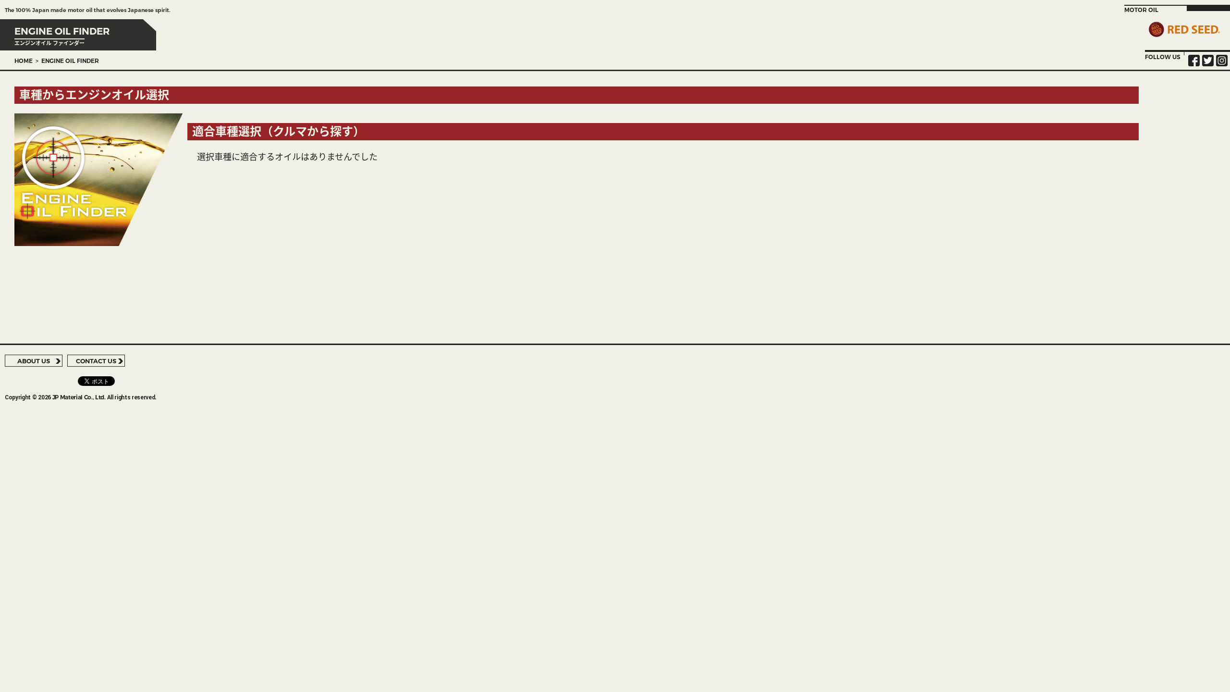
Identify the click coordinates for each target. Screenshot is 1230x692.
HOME (23, 60)
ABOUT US (33, 361)
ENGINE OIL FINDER (70, 60)
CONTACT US (96, 361)
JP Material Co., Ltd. (79, 397)
